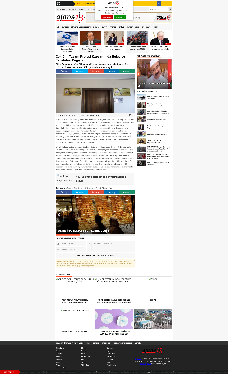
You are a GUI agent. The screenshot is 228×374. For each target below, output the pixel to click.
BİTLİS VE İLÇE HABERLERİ (81, 27)
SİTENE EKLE (106, 343)
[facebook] (159, 3)
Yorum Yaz (128, 71)
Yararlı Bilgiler (111, 365)
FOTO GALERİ (61, 9)
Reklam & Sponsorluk (123, 343)
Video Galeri (85, 365)
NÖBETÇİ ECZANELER (92, 9)
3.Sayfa (58, 351)
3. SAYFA (96, 27)
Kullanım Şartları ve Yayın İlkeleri (70, 343)
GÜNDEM (65, 27)
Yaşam (111, 188)
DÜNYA (104, 27)
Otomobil (110, 348)
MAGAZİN (112, 27)
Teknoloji (59, 365)
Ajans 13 (138, 358)
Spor (108, 362)
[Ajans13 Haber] (114, 4)
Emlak (83, 353)
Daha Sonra (106, 17)
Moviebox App (61, 368)
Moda (83, 348)
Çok (75, 188)
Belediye (70, 188)
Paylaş (64, 71)
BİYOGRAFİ (146, 27)
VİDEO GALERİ (72, 9)
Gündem (59, 356)
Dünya (83, 351)
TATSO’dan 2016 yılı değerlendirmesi (204, 372)
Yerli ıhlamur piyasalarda (113, 372)
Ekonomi (59, 353)
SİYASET (130, 27)
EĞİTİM (155, 27)
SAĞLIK (121, 27)
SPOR (137, 27)
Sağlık (58, 362)
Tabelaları (105, 188)
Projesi (98, 188)
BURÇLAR (81, 9)
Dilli (85, 188)
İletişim (138, 343)
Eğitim (109, 351)
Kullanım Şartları (145, 363)
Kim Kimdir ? (85, 356)
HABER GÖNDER (93, 343)
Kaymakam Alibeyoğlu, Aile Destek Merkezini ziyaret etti (82, 372)
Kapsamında (91, 188)
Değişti (80, 188)
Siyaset (84, 362)
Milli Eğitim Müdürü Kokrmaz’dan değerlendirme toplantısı (40, 372)
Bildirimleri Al (120, 17)
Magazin (59, 359)
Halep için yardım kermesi (181, 372)
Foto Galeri (111, 353)
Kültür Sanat (60, 348)
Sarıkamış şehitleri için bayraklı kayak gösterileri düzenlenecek (147, 372)
